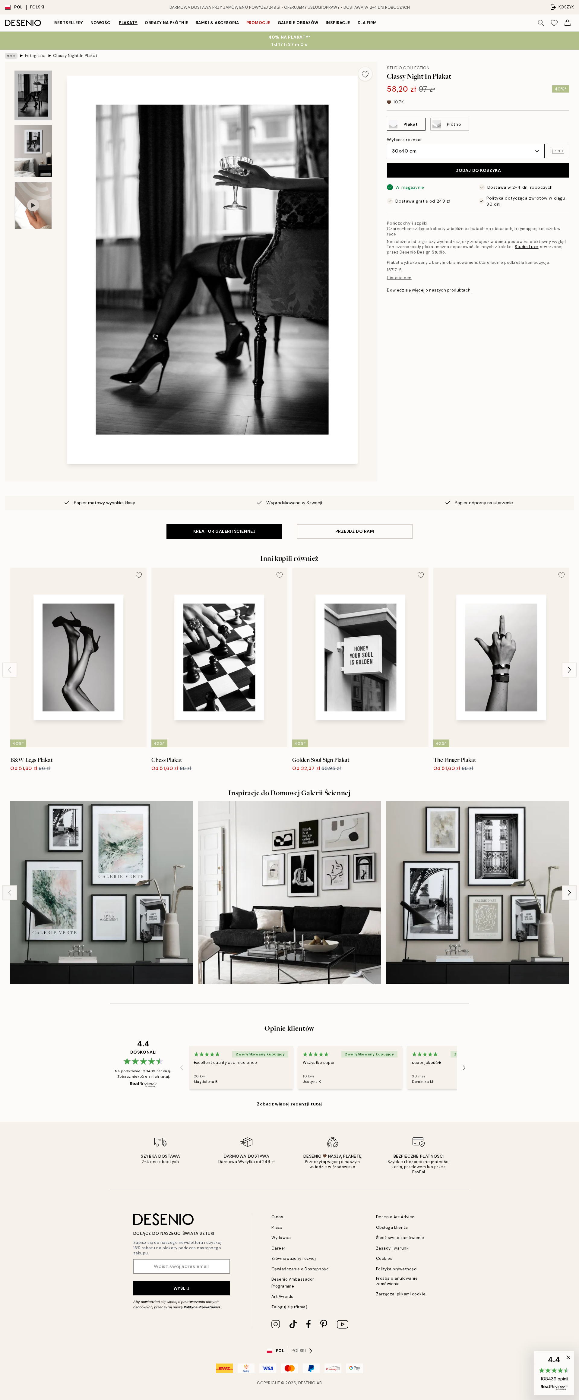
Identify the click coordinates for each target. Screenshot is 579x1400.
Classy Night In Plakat (75, 55)
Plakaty (128, 22)
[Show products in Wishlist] (554, 23)
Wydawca (281, 1237)
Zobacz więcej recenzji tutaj (289, 1104)
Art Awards (282, 1296)
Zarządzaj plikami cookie (401, 1294)
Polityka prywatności (397, 1269)
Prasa (277, 1227)
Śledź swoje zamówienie (400, 1237)
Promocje (258, 22)
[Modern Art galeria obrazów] (477, 892)
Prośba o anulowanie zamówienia (397, 1281)
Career (278, 1248)
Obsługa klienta (392, 1227)
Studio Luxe (526, 246)
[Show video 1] (33, 205)
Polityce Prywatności (202, 1307)
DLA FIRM (367, 22)
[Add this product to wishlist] (365, 74)
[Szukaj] (541, 22)
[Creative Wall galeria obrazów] (101, 892)
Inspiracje (338, 22)
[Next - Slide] (569, 670)
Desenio (307, 1383)
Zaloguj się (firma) (289, 1307)
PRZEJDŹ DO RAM (354, 531)
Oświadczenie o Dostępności (300, 1269)
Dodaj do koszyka (478, 170)
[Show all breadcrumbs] (11, 56)
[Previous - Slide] (9, 670)
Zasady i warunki (393, 1248)
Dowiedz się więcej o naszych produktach (428, 290)
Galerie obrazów (298, 22)
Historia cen (399, 277)
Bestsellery (68, 22)
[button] (558, 151)
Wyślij (181, 1288)
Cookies (384, 1258)
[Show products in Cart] (567, 23)
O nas (277, 1216)
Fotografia (35, 55)
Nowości (101, 22)
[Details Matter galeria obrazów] (289, 892)
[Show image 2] (33, 151)
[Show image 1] (33, 95)
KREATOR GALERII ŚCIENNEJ (224, 531)
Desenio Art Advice (395, 1216)
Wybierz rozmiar (404, 139)
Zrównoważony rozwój (293, 1258)
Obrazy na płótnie (166, 22)
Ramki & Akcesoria (217, 22)
